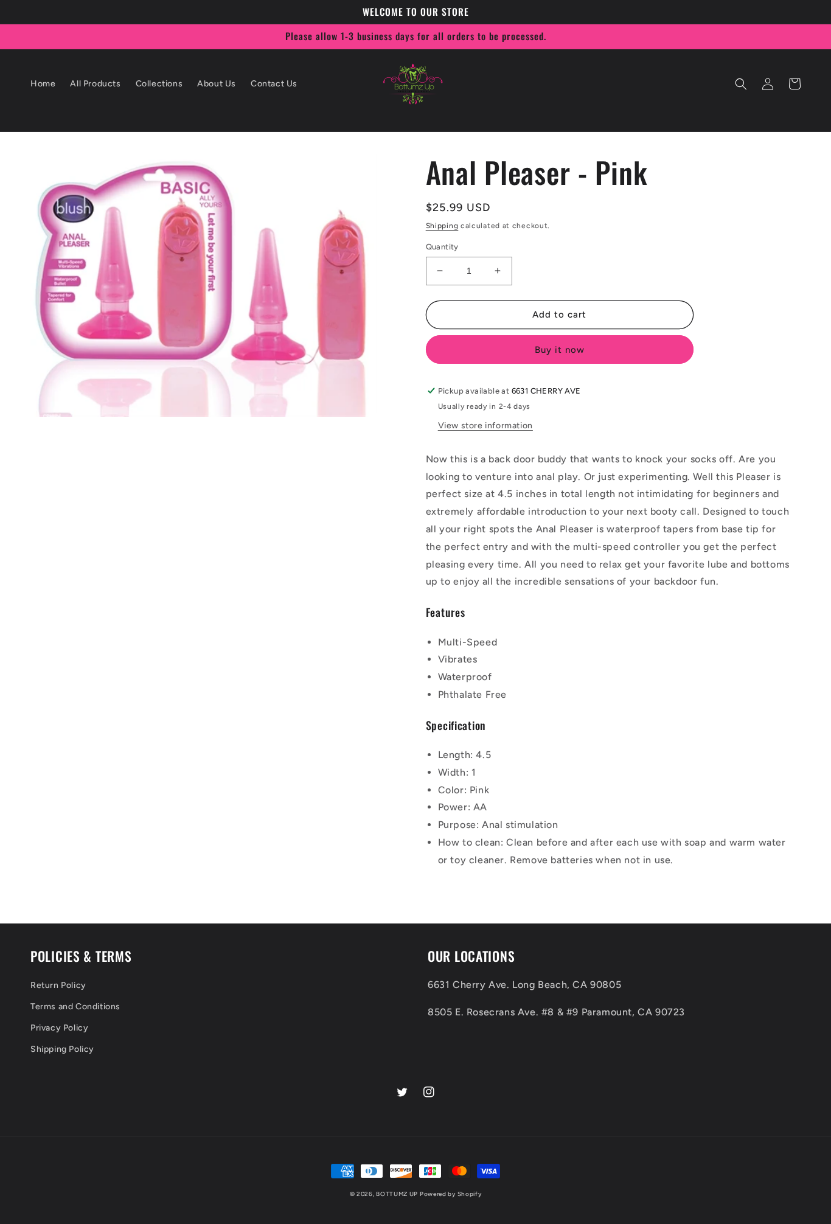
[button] (741, 84)
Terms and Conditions (75, 1006)
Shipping (442, 225)
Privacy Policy (59, 1028)
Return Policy (58, 985)
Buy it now (560, 349)
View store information (485, 425)
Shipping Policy (62, 1049)
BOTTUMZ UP (398, 1194)
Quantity (442, 246)
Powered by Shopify (451, 1194)
